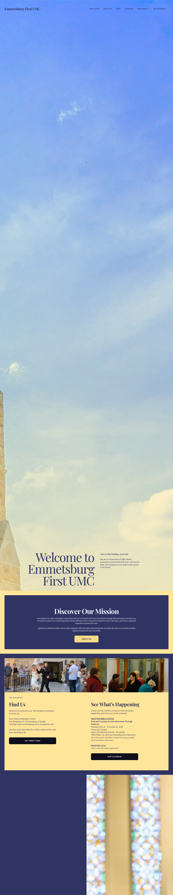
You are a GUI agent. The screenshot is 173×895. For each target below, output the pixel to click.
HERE (103, 746)
